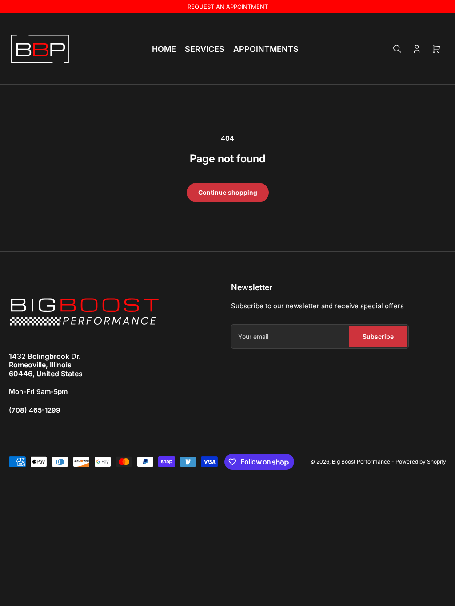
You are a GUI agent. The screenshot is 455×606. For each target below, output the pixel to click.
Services (204, 49)
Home (164, 49)
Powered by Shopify (420, 461)
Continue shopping (227, 192)
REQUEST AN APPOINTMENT (228, 6)
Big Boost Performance (361, 461)
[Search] (397, 49)
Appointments (266, 49)
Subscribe (378, 336)
